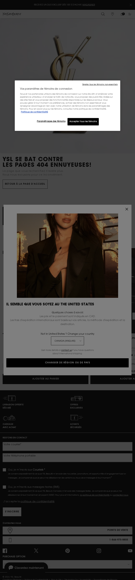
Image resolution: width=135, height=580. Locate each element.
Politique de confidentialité (34, 112)
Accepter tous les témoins (83, 122)
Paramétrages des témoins (51, 121)
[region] (67, 105)
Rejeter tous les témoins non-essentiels (100, 85)
